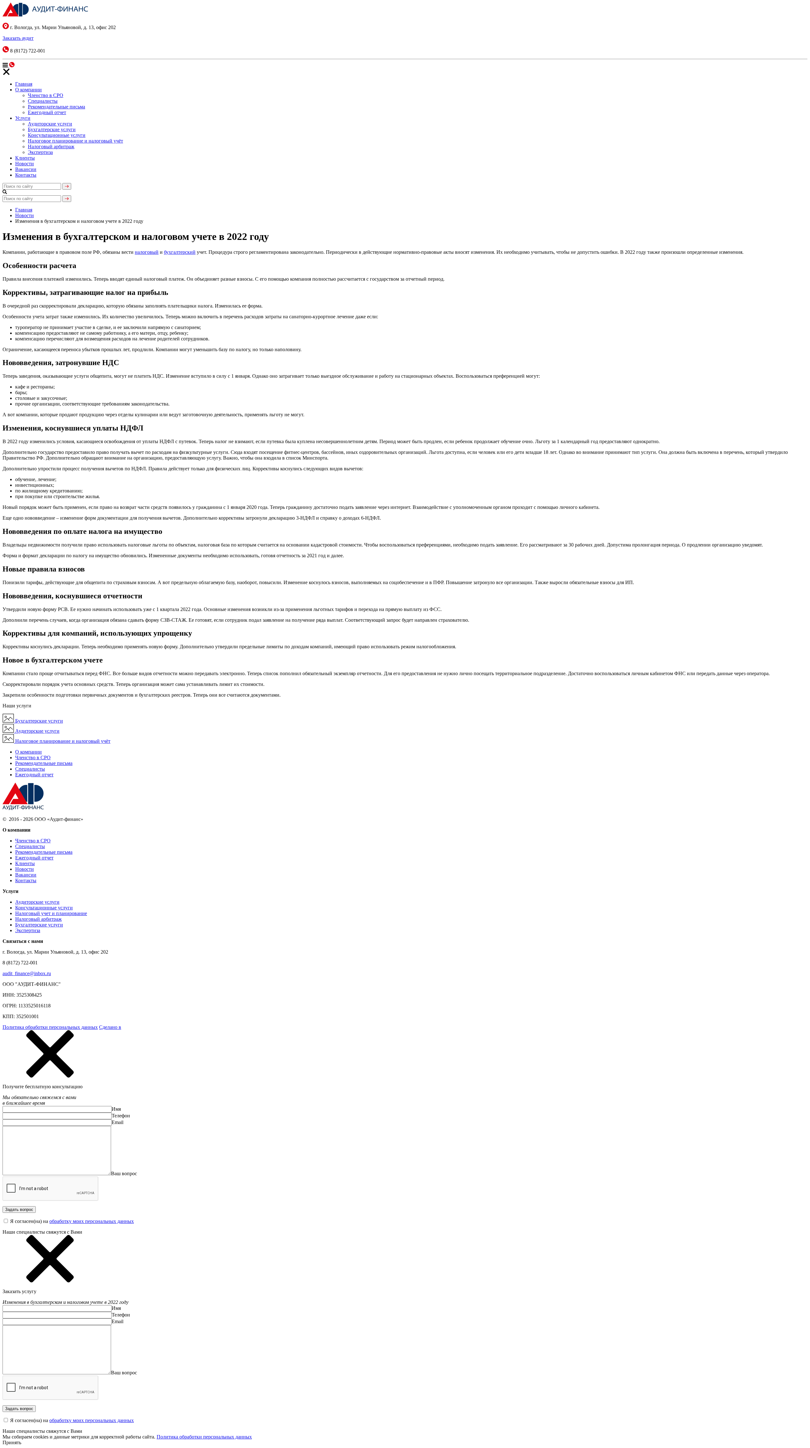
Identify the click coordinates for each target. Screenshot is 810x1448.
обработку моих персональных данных (91, 1221)
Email (117, 1122)
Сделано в (110, 1027)
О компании (28, 89)
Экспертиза (40, 152)
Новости (24, 163)
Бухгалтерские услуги (52, 129)
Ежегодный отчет (47, 112)
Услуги (22, 118)
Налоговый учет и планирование (51, 913)
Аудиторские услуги (50, 123)
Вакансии (25, 169)
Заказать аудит (18, 38)
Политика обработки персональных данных (50, 1027)
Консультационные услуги (56, 135)
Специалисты (43, 101)
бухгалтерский (180, 252)
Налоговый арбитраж (51, 146)
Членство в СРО (45, 95)
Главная (23, 84)
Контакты (25, 175)
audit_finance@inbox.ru (27, 973)
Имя (116, 1109)
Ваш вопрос (124, 1173)
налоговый (147, 252)
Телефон (121, 1115)
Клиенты (25, 158)
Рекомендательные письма (56, 106)
